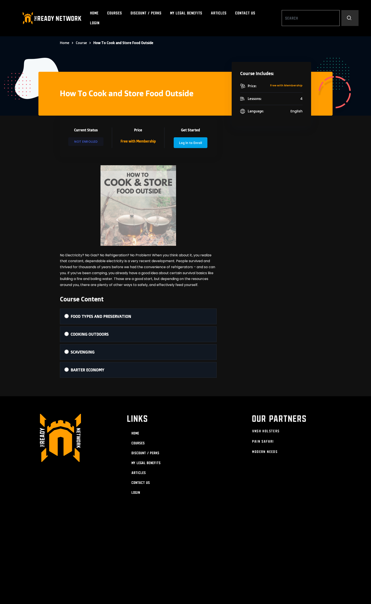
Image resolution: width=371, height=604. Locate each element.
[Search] (350, 18)
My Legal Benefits (186, 13)
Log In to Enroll (190, 143)
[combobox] (311, 18)
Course (81, 43)
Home (94, 13)
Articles (219, 13)
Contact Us (245, 13)
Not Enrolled (85, 141)
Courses (114, 13)
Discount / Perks (146, 13)
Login (95, 22)
